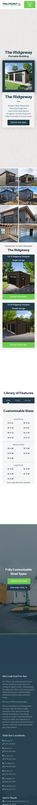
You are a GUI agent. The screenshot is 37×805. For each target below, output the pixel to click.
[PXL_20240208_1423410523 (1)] (9, 215)
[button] (19, 4)
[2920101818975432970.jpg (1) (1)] (9, 196)
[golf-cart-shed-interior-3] (9, 233)
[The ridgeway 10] (18, 76)
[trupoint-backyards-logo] (10, 5)
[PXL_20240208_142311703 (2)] (9, 177)
